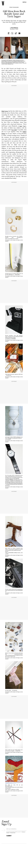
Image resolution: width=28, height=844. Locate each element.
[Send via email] (19, 33)
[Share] (8, 33)
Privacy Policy (12, 832)
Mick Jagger (4, 111)
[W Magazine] (2, 3)
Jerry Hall (14, 130)
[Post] (12, 33)
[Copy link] (16, 33)
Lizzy (20, 126)
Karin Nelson (14, 27)
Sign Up (6, 823)
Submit (9, 835)
